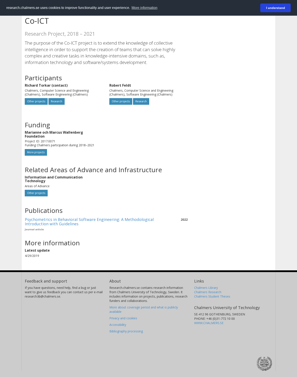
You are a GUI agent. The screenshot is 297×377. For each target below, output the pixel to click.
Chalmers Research (207, 292)
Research (56, 101)
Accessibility (117, 325)
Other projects (36, 101)
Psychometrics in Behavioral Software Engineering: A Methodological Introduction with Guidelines (89, 221)
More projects (36, 152)
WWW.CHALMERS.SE (209, 323)
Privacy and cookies (123, 318)
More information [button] (144, 8)
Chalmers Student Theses (212, 296)
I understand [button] (275, 8)
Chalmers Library (206, 288)
